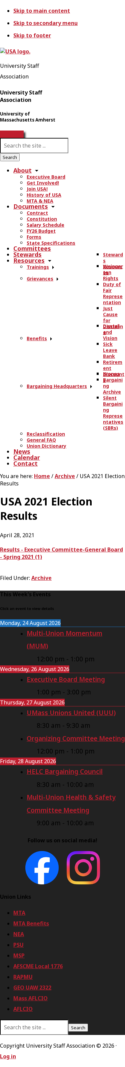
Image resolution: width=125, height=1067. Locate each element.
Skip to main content (41, 10)
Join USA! (12, 134)
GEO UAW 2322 (32, 987)
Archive (41, 578)
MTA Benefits (31, 923)
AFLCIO (23, 1009)
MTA (19, 912)
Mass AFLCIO (30, 998)
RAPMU (23, 977)
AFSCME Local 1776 (38, 966)
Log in (8, 1056)
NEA (18, 934)
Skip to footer (32, 35)
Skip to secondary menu (45, 23)
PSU (18, 944)
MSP (19, 955)
